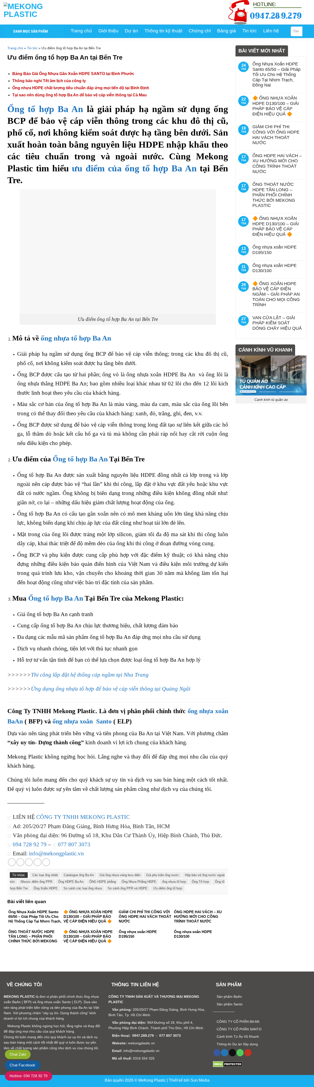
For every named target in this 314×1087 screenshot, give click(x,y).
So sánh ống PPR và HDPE (127, 888)
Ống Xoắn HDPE (46, 888)
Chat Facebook (23, 1065)
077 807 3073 (73, 844)
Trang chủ (15, 48)
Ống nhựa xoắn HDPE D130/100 (274, 268)
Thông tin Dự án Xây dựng (237, 1044)
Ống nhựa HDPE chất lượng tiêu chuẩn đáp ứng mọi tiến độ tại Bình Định (80, 88)
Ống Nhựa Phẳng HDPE (139, 882)
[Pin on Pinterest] (37, 862)
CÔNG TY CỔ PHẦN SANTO (239, 1029)
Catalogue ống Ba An (79, 875)
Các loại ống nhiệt (45, 875)
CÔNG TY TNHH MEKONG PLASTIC (83, 817)
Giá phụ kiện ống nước (162, 875)
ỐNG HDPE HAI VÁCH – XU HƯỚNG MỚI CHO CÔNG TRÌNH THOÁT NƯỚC (277, 163)
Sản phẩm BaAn (229, 997)
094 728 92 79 (30, 844)
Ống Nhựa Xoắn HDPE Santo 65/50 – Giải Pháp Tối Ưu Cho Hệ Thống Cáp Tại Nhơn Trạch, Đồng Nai (276, 75)
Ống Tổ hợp (200, 882)
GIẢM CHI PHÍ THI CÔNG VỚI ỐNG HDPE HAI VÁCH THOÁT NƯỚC (276, 134)
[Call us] (240, 1052)
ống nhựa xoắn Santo (82, 721)
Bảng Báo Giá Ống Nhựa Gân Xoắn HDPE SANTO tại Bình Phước (73, 74)
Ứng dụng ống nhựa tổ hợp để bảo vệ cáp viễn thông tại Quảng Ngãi (110, 688)
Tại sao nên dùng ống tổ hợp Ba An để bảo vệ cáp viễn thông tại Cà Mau (79, 95)
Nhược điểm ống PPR (36, 882)
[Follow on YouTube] (247, 1052)
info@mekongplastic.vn (56, 853)
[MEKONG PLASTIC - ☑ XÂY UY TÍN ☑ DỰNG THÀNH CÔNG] (28, 12)
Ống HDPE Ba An (70, 882)
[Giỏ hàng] (307, 12)
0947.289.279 (143, 1035)
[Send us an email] (232, 1052)
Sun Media (200, 1080)
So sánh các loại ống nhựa (83, 888)
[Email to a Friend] (29, 862)
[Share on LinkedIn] (46, 862)
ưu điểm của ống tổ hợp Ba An (134, 168)
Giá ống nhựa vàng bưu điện (120, 875)
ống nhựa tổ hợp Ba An (76, 338)
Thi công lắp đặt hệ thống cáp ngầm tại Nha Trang (90, 674)
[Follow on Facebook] (217, 1052)
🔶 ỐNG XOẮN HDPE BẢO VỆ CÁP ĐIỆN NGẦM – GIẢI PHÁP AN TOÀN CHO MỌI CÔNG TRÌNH (276, 294)
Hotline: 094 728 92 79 (29, 1076)
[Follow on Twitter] (224, 1052)
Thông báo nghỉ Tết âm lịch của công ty (49, 81)
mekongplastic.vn (141, 1043)
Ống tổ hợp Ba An (45, 109)
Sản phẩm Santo (229, 1004)
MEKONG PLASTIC (19, 997)
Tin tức (32, 48)
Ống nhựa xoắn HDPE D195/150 (274, 250)
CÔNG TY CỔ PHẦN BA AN (237, 1022)
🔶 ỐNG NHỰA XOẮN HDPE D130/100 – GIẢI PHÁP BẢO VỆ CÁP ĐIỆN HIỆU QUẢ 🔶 (275, 106)
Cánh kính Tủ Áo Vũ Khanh (237, 1036)
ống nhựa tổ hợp (174, 882)
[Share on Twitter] (20, 862)
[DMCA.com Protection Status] (228, 1064)
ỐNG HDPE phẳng (102, 882)
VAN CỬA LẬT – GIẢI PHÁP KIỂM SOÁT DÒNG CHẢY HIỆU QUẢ (277, 323)
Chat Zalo (18, 1054)
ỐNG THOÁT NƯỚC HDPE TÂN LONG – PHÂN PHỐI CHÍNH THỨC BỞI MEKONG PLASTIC (273, 195)
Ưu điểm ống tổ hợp (167, 888)
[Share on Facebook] (12, 862)
